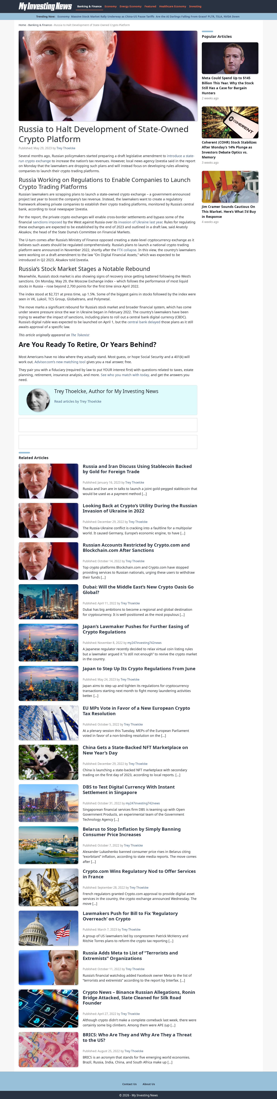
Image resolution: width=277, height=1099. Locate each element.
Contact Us (129, 1084)
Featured (150, 6)
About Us (149, 1084)
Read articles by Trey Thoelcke (77, 401)
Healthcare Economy (172, 6)
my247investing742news (144, 643)
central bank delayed (144, 322)
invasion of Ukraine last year (140, 222)
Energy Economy (131, 6)
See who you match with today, (125, 375)
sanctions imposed (47, 222)
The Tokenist (80, 335)
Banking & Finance (89, 6)
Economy (111, 6)
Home (22, 25)
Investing (195, 6)
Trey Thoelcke (66, 148)
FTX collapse (126, 250)
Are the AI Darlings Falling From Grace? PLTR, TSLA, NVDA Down (198, 16)
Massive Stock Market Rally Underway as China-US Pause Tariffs (112, 16)
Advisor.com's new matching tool (60, 362)
